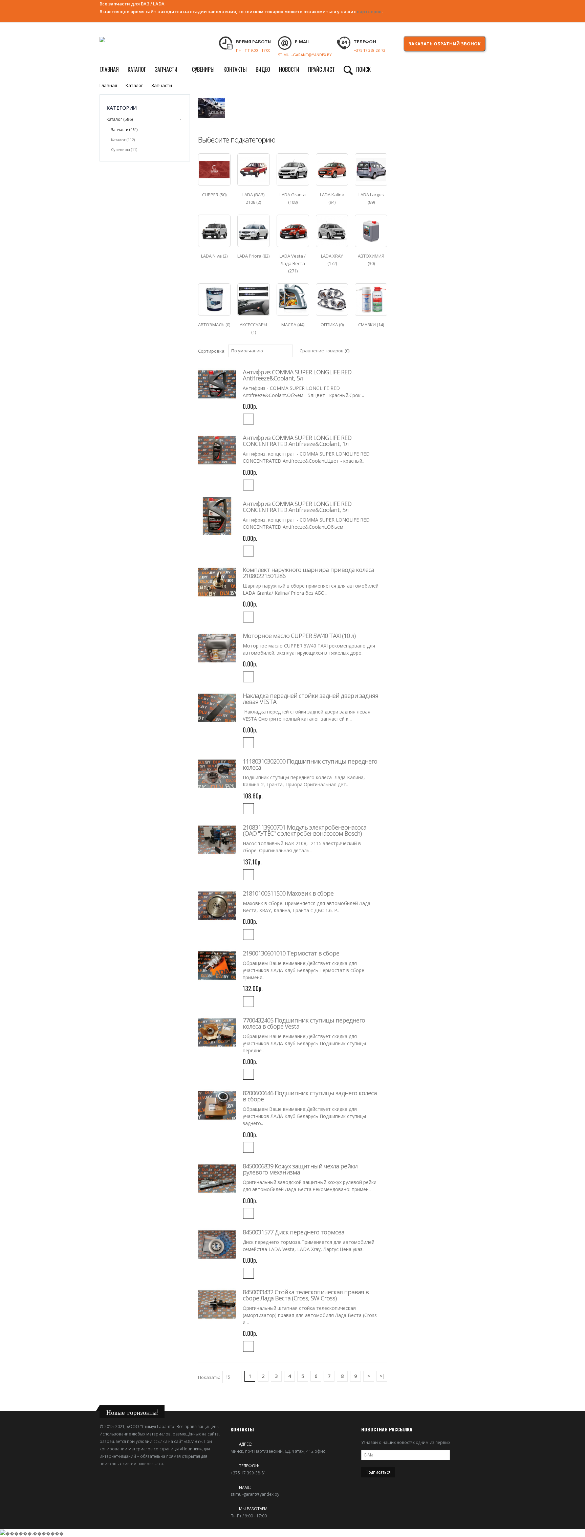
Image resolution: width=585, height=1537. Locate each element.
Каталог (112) (123, 139)
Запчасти (161, 85)
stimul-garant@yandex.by (255, 1494)
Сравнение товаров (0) (324, 351)
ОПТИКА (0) (332, 325)
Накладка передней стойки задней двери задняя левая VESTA (310, 698)
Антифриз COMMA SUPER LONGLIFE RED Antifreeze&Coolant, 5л (297, 375)
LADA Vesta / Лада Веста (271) (293, 263)
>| (382, 1376)
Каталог (134, 85)
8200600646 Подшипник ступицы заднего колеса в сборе (310, 1096)
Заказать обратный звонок (444, 44)
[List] (384, 349)
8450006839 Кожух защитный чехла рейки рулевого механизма (300, 1169)
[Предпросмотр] (248, 419)
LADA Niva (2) (214, 256)
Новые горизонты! (132, 1412)
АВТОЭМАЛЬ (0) (214, 325)
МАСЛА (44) (292, 325)
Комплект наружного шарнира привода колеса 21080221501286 (308, 573)
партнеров (369, 11)
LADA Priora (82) (253, 256)
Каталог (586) (120, 119)
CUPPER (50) (214, 195)
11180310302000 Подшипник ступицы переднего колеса (310, 764)
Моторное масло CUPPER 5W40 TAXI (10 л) (299, 636)
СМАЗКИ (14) (371, 325)
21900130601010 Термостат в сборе (291, 953)
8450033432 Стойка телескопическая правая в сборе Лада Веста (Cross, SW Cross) (306, 1295)
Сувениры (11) (124, 149)
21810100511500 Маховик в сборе (288, 893)
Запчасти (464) (124, 129)
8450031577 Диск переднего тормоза (293, 1232)
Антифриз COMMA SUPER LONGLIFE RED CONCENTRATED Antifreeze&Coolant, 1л (297, 441)
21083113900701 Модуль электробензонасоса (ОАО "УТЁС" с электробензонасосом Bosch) (304, 830)
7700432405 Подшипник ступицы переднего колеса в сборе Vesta (304, 1023)
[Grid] (378, 349)
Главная (108, 85)
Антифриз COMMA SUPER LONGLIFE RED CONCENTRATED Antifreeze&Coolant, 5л (297, 507)
